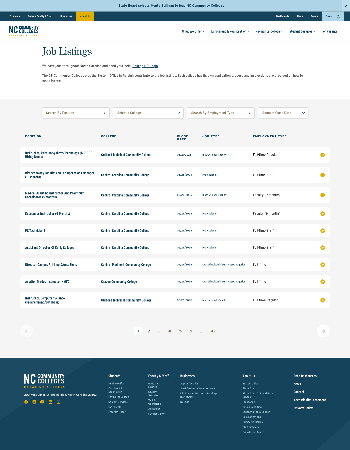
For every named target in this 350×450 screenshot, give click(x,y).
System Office (250, 383)
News (300, 16)
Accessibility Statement (310, 400)
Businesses (66, 16)
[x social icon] (34, 402)
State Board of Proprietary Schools (258, 395)
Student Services (300, 31)
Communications (252, 416)
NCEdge (184, 401)
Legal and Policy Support (257, 411)
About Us (85, 16)
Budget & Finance (153, 385)
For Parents (329, 31)
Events (314, 16)
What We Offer (192, 31)
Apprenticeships (189, 383)
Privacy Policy (303, 408)
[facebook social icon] (26, 402)
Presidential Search (254, 432)
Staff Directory (251, 427)
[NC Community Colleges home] (24, 31)
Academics (154, 408)
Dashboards (282, 16)
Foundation (249, 401)
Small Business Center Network (197, 388)
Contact (299, 392)
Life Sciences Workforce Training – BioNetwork (199, 395)
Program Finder (117, 411)
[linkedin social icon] (50, 402)
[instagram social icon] (59, 402)
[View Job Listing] (314, 155)
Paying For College (268, 31)
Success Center (156, 413)
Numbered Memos (253, 421)
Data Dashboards (305, 376)
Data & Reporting (252, 407)
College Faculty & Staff (40, 16)
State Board (249, 388)
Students (15, 16)
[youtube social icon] (42, 402)
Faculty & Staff (158, 376)
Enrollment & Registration (228, 31)
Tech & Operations (154, 402)
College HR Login (145, 66)
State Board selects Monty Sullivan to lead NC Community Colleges (171, 5)
